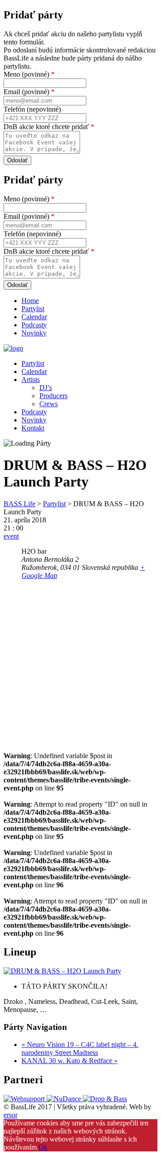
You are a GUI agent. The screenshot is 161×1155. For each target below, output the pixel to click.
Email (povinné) (29, 92)
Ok (42, 1147)
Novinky (34, 333)
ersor (10, 1115)
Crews (48, 404)
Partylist (32, 309)
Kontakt (32, 428)
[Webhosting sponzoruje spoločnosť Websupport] (25, 1099)
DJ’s (45, 387)
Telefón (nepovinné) (32, 109)
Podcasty (34, 325)
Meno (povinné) (29, 74)
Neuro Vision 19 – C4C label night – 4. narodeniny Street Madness (79, 1048)
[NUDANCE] (65, 1099)
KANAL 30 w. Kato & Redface (69, 1060)
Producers (53, 395)
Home (30, 300)
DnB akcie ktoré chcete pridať (49, 126)
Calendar (34, 317)
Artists (30, 379)
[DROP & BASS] (105, 1099)
